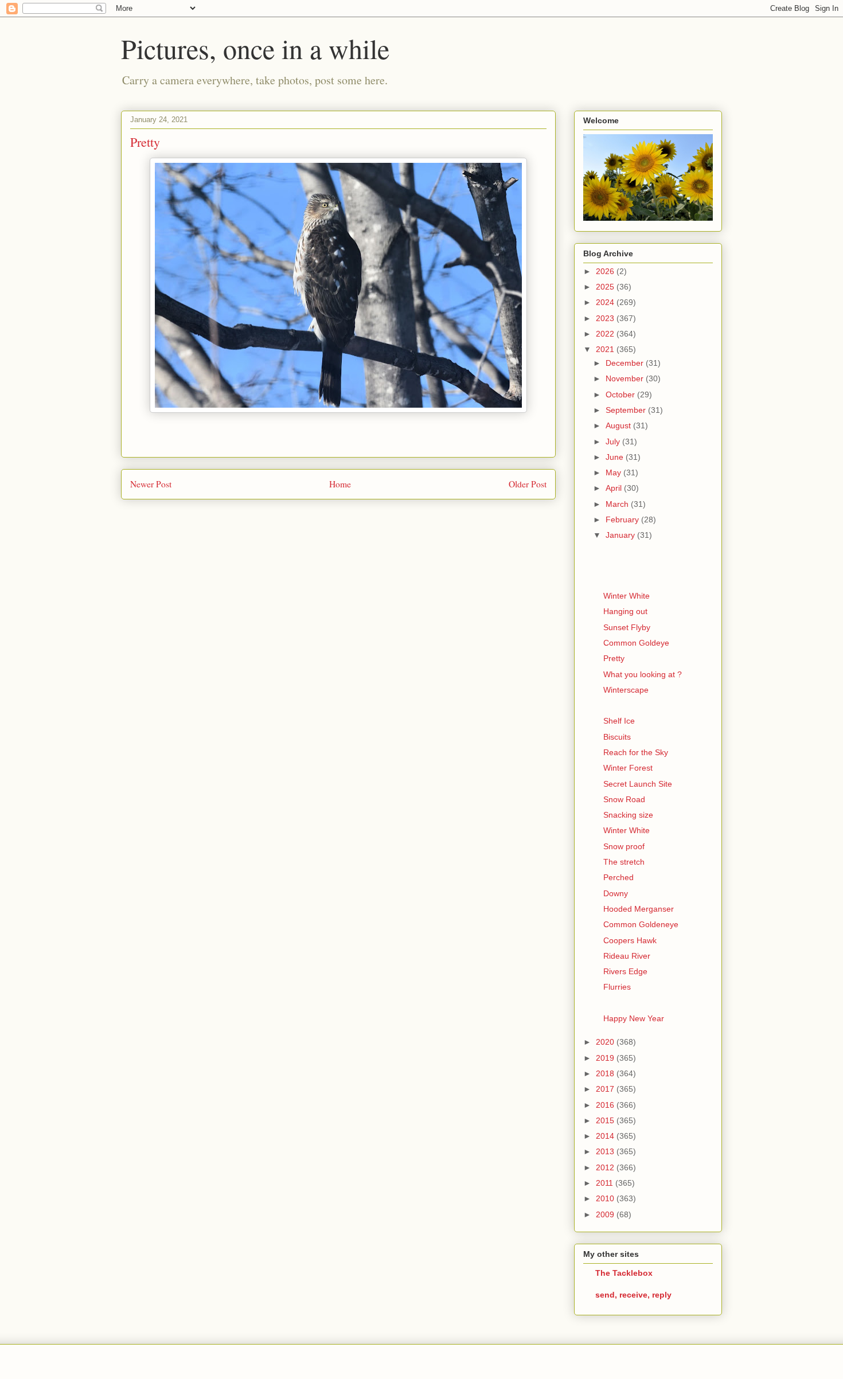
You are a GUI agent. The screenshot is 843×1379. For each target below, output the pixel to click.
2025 (606, 286)
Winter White (626, 595)
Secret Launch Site (637, 783)
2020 (606, 1041)
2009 (606, 1214)
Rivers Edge (625, 971)
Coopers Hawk (630, 940)
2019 (606, 1057)
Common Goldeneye (640, 924)
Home (340, 484)
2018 (606, 1073)
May (614, 472)
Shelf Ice (619, 720)
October (621, 394)
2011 (605, 1182)
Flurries (617, 986)
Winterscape (626, 689)
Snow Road (624, 799)
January (621, 535)
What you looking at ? (642, 674)
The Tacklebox (624, 1273)
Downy (615, 893)
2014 (606, 1135)
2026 (606, 271)
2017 (606, 1088)
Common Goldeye (636, 642)
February (623, 519)
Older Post (528, 484)
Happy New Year (633, 1018)
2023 (606, 318)
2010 (606, 1198)
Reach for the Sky (635, 752)
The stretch (624, 861)
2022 (606, 333)
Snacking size (628, 814)
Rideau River (626, 955)
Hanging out (625, 611)
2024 (606, 302)
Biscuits (617, 736)
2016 (606, 1105)
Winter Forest (628, 767)
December (626, 363)
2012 (606, 1167)
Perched (618, 877)
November (626, 378)
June (616, 457)
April (615, 488)
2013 (606, 1151)
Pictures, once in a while (255, 48)
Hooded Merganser (638, 908)
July (614, 441)
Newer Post (150, 484)
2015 (606, 1120)
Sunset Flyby (626, 627)
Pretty (614, 658)
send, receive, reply (633, 1294)
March (618, 504)
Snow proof (624, 846)
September (627, 410)
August (619, 425)
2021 (606, 349)
